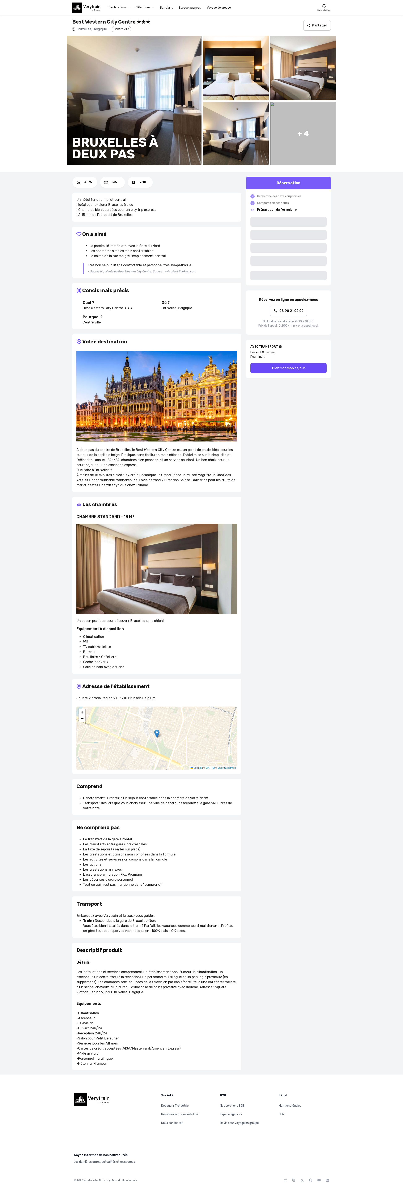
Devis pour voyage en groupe (239, 1123)
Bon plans (166, 7)
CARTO (210, 767)
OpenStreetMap (227, 767)
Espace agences (190, 7)
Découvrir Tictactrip (175, 1106)
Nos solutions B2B (232, 1106)
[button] (157, 733)
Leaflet (197, 767)
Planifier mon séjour (288, 368)
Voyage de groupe (219, 7)
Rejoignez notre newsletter (179, 1114)
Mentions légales (290, 1106)
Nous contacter (172, 1123)
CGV (282, 1114)
